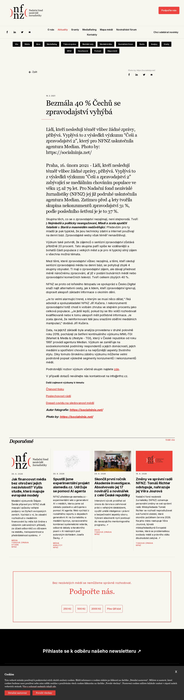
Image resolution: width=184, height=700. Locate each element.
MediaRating (89, 29)
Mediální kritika (106, 44)
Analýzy (154, 44)
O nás (51, 29)
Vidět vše (170, 440)
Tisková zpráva (69, 44)
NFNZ (69, 51)
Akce (38, 44)
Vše (16, 44)
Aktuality (63, 29)
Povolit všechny (44, 693)
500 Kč (81, 608)
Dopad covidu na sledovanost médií (70, 403)
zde (116, 369)
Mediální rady (87, 44)
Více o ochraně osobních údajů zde (39, 686)
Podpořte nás (169, 10)
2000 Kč (96, 608)
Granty (75, 29)
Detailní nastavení (17, 693)
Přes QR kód (114, 608)
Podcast (97, 51)
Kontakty (92, 34)
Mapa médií (106, 29)
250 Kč (67, 608)
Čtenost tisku (55, 389)
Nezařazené (83, 51)
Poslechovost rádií (58, 396)
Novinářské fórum (126, 29)
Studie (142, 44)
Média (27, 44)
